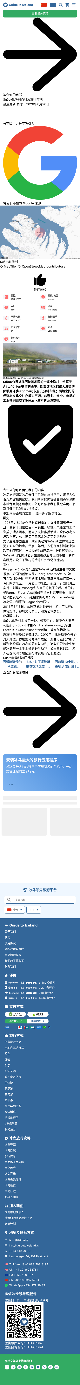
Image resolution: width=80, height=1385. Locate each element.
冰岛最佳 (10, 1185)
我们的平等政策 (14, 960)
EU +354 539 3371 (21, 1274)
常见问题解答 (13, 954)
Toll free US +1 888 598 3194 (28, 1264)
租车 (7, 1053)
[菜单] (74, 5)
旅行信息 (10, 1156)
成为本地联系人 (14, 1212)
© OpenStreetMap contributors (41, 266)
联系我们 (10, 966)
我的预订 (10, 1129)
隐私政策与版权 (14, 949)
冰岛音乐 (10, 1173)
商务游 (9, 1094)
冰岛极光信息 (13, 1179)
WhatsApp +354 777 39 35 (27, 1285)
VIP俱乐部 (11, 1123)
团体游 (9, 1082)
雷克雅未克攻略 (14, 1162)
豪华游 (9, 1100)
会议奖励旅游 (13, 1106)
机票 (7, 1065)
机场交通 (10, 1071)
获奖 (7, 937)
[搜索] (61, 5)
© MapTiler (8, 266)
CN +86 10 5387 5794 (24, 1280)
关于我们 (10, 931)
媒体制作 (10, 1111)
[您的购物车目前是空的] (67, 5)
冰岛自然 (10, 1150)
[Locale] (44, 5)
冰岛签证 (10, 1144)
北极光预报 (11, 1196)
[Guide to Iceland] (18, 5)
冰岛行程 (10, 1191)
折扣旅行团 (11, 1117)
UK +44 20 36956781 (23, 1269)
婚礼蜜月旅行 (13, 1076)
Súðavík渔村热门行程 (18, 658)
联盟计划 (10, 1223)
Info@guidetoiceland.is (24, 1245)
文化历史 (10, 1167)
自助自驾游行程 (14, 1047)
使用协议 (10, 943)
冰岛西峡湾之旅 (20, 513)
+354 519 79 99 (19, 1251)
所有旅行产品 (13, 1041)
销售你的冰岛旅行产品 (18, 1217)
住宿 (7, 1059)
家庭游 (9, 1088)
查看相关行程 (40, 13)
